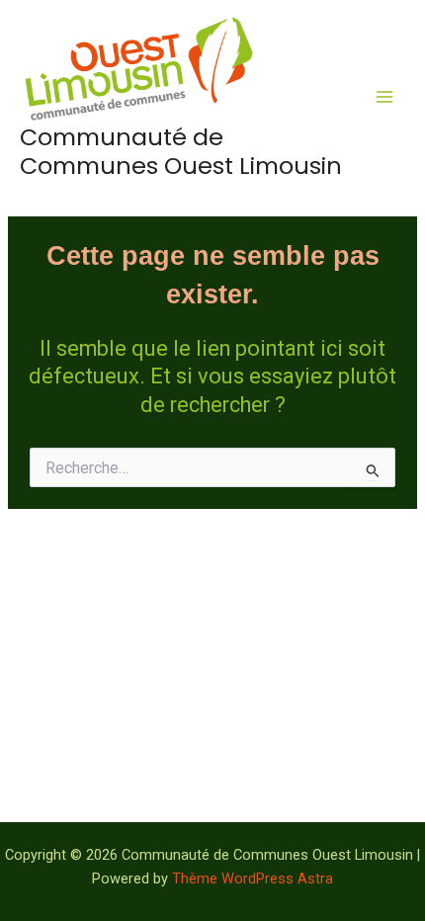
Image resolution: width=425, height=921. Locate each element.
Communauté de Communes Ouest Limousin (181, 151)
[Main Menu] (384, 97)
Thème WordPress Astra (252, 878)
